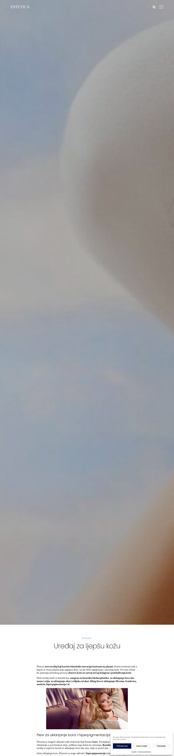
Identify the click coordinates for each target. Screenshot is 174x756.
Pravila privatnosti (144, 752)
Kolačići (134, 752)
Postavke (161, 746)
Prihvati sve (122, 746)
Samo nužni (141, 746)
